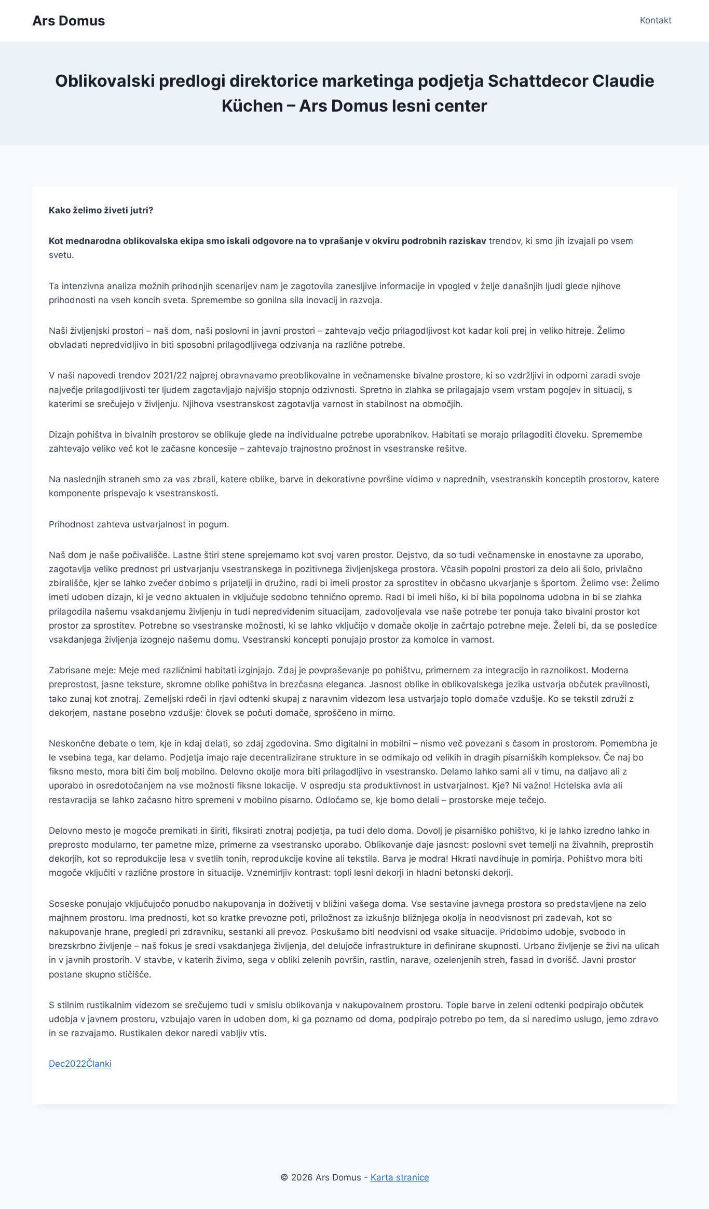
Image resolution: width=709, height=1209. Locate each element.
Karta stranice (400, 1177)
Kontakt (656, 20)
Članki (99, 1063)
